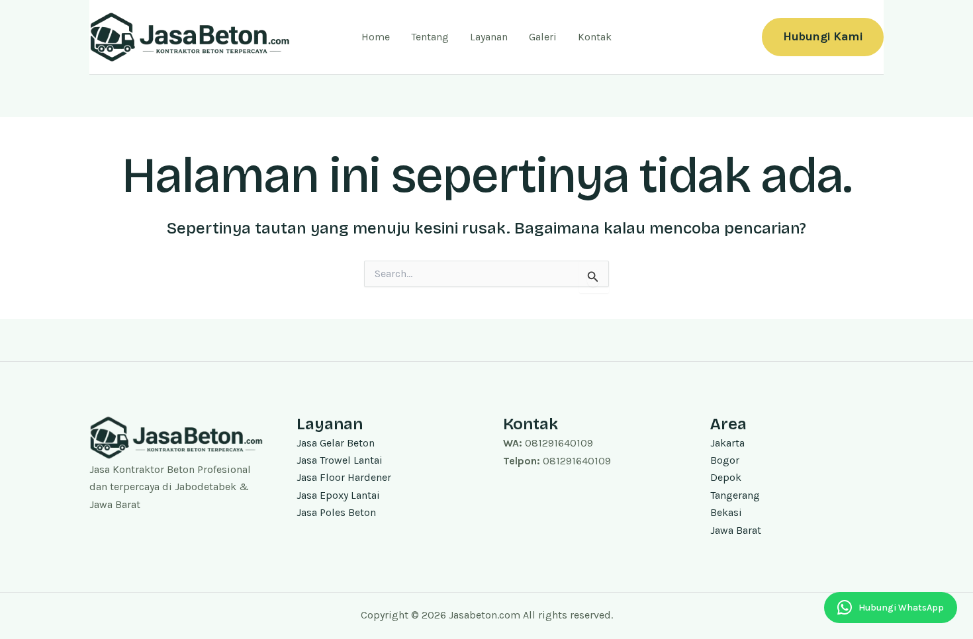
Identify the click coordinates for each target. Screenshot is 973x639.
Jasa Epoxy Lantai (338, 495)
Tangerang (735, 495)
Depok (725, 477)
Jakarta (727, 443)
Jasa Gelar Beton (336, 443)
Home (375, 36)
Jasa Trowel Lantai (340, 460)
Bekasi (726, 512)
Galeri (543, 36)
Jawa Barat (735, 530)
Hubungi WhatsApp (901, 607)
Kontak (595, 36)
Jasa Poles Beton (336, 512)
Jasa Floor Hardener (344, 477)
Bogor (724, 460)
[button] (823, 37)
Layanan (489, 36)
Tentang (430, 36)
